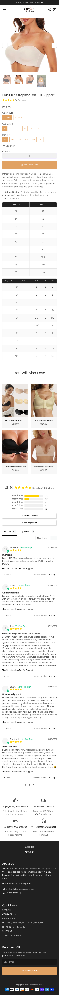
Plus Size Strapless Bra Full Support (17, 568)
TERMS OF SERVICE (12, 935)
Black (18, 117)
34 (5, 139)
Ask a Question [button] (30, 522)
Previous (4, 45)
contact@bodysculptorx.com (18, 889)
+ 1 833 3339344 (12, 893)
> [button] (39, 785)
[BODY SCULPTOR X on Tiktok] (33, 851)
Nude (7, 117)
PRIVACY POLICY (10, 918)
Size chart (9, 145)
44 (41, 139)
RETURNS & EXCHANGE (14, 927)
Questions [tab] (26, 531)
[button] (50, 574)
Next (54, 45)
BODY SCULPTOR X (36, 985)
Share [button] (8, 574)
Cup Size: (7, 123)
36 (12, 139)
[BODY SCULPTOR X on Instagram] (29, 851)
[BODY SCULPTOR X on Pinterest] (26, 851)
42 (34, 139)
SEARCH (6, 910)
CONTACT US (8, 914)
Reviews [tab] (7, 531)
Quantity (6, 151)
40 (26, 139)
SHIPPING (7, 931)
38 (19, 139)
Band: (6, 134)
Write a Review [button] (31, 515)
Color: (7, 112)
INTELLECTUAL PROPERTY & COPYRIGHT (22, 922)
